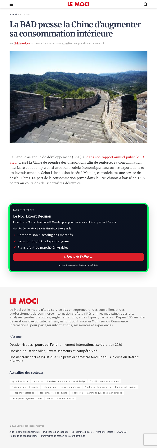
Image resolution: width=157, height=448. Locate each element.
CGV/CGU (122, 431)
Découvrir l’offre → (78, 257)
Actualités (24, 14)
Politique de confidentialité (23, 435)
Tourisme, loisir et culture (53, 392)
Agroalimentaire (20, 381)
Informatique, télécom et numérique (62, 387)
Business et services (126, 387)
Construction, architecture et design (66, 381)
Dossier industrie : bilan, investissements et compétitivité (53, 351)
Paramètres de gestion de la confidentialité (63, 435)
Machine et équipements (98, 387)
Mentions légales (104, 431)
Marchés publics (65, 398)
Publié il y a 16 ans (45, 43)
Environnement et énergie (24, 387)
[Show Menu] (11, 4)
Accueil (13, 14)
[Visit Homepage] (78, 4)
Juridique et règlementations (26, 398)
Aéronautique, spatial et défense (104, 392)
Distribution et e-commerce (104, 381)
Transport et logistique (23, 392)
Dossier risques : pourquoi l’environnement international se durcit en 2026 (66, 344)
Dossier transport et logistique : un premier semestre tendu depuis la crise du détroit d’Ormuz (74, 359)
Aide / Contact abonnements (24, 431)
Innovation (77, 392)
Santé (50, 398)
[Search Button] (145, 4)
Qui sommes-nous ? (81, 431)
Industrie (38, 381)
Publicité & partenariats (55, 431)
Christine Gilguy (22, 43)
